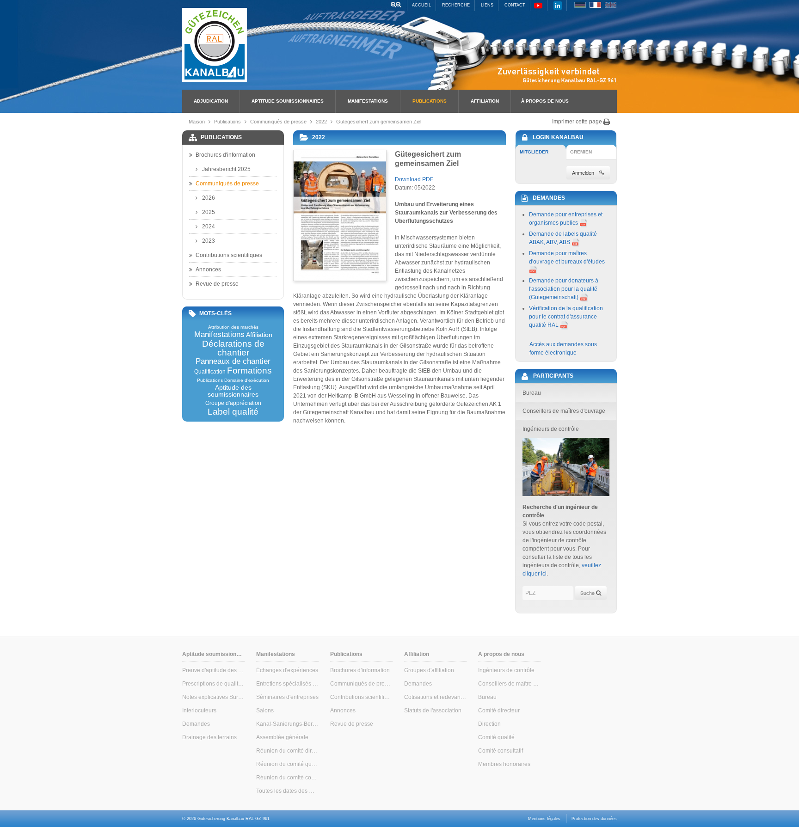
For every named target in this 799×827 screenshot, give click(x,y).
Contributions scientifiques (229, 255)
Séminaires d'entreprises (287, 697)
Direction (489, 724)
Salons (265, 710)
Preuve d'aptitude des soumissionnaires (213, 670)
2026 (208, 198)
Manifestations (368, 101)
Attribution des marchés (233, 327)
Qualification (210, 371)
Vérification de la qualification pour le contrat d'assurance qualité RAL (566, 316)
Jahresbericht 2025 (226, 169)
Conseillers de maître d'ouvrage (509, 683)
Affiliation (485, 101)
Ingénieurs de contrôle (506, 670)
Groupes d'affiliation (429, 670)
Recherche (456, 5)
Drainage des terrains (209, 737)
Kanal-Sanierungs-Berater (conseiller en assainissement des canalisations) (287, 724)
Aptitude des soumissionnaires (233, 391)
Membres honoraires (504, 764)
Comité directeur (499, 710)
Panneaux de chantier (233, 362)
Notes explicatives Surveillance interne (213, 697)
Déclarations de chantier (233, 348)
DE (580, 5)
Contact (514, 5)
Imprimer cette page (577, 121)
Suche (588, 592)
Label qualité (233, 411)
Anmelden (583, 172)
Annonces (208, 269)
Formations (249, 370)
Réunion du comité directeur (287, 750)
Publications (429, 101)
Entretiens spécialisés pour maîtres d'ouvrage (287, 683)
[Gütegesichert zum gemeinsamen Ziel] (339, 215)
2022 (321, 121)
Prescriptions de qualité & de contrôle (213, 683)
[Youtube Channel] (538, 5)
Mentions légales (544, 818)
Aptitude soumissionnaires (288, 101)
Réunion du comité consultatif (287, 777)
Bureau (487, 697)
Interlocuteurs (199, 710)
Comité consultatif (500, 750)
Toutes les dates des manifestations (287, 791)
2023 (208, 241)
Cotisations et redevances (435, 697)
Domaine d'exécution (246, 380)
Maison (197, 121)
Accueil (421, 5)
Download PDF (414, 179)
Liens (487, 5)
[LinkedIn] (557, 5)
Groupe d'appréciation (233, 403)
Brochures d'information (225, 155)
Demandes (196, 724)
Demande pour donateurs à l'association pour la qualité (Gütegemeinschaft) (563, 288)
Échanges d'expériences (287, 670)
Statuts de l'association (432, 710)
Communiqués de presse (278, 121)
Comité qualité (496, 737)
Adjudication (211, 101)
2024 (208, 226)
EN (610, 5)
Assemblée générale (282, 737)
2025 (208, 212)
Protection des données (594, 818)
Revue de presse (217, 284)
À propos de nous (544, 101)
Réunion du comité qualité (287, 764)
